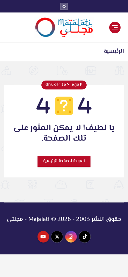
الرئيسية (114, 51)
